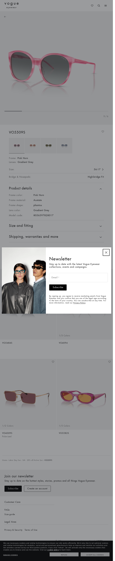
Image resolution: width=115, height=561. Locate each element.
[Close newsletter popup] (106, 252)
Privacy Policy (79, 303)
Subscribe (58, 287)
